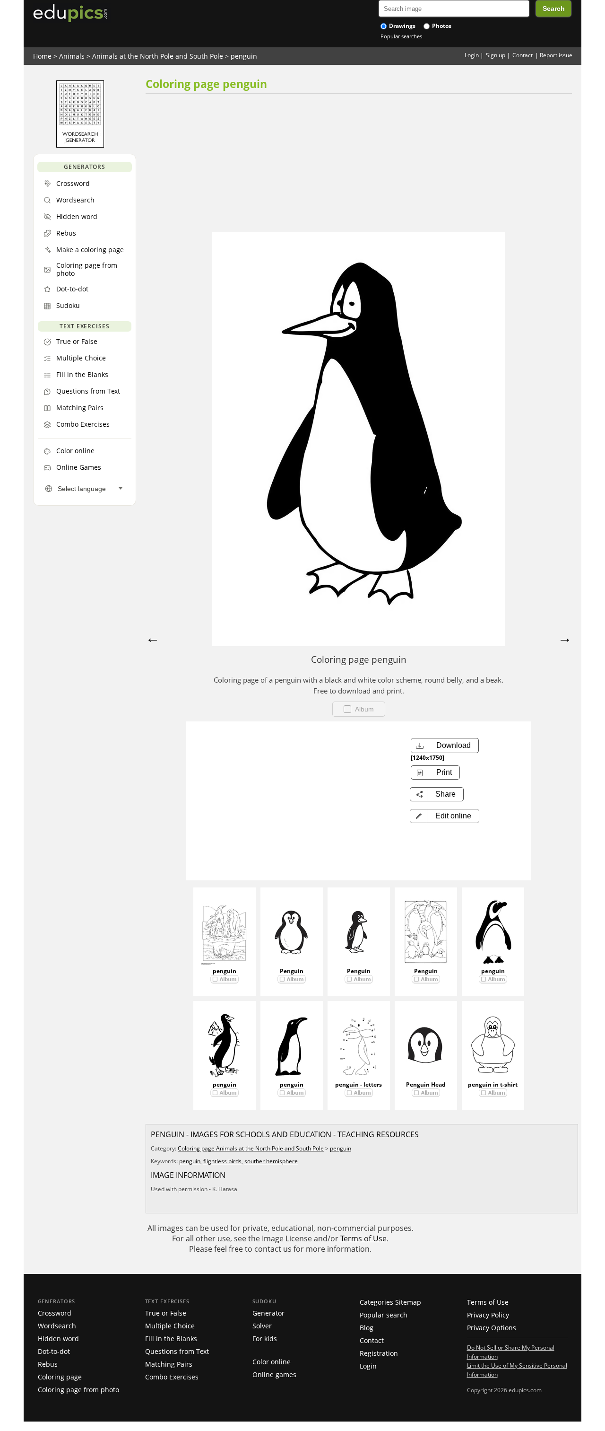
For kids (264, 1338)
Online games (274, 1374)
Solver (262, 1325)
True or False (165, 1312)
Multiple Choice (170, 1325)
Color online (271, 1361)
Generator (268, 1312)
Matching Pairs (168, 1364)
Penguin (291, 971)
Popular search (383, 1314)
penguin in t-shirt (493, 1084)
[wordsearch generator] (80, 145)
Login (472, 55)
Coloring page (60, 1376)
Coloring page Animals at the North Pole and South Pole (251, 1148)
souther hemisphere (271, 1161)
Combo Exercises (172, 1376)
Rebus (48, 1364)
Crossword (54, 1312)
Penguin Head (426, 1084)
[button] (444, 816)
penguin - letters (358, 1084)
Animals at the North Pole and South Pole (157, 56)
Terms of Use (363, 1238)
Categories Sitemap (390, 1302)
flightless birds (222, 1161)
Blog (366, 1327)
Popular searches (401, 36)
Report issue (556, 55)
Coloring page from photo (78, 1389)
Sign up (495, 55)
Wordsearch (57, 1325)
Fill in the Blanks (171, 1338)
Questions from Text (177, 1351)
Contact (522, 55)
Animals (72, 56)
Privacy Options (491, 1327)
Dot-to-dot (54, 1351)
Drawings (401, 26)
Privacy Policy (488, 1314)
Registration (379, 1353)
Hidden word (58, 1338)
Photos (441, 26)
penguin (244, 56)
